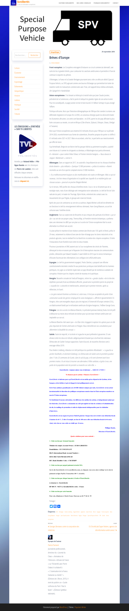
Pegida (80, 515)
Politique (17, 104)
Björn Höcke (89, 512)
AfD (57, 512)
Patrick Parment (55, 63)
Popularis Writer (80, 607)
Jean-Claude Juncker (65, 515)
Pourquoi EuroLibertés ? (102, 3)
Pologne (84, 515)
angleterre (83, 512)
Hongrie (58, 515)
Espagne (98, 512)
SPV (100, 515)
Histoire (17, 95)
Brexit (94, 512)
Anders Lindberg (68, 512)
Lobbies (17, 100)
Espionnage (18, 81)
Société (16, 109)
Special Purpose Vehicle (93, 515)
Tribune (17, 113)
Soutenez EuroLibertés (66, 3)
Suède (103, 515)
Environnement (19, 77)
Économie (17, 72)
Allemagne (61, 512)
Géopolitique (55, 52)
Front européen (105, 512)
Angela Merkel (76, 512)
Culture (17, 68)
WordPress (63, 607)
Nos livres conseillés (84, 3)
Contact (115, 3)
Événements (18, 86)
